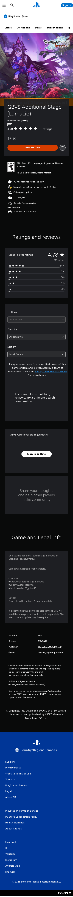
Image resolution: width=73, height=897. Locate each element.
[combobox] (36, 320)
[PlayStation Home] (36, 5)
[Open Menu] (4, 5)
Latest (8, 27)
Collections (23, 27)
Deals (38, 27)
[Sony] (65, 895)
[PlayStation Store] (16, 16)
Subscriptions (55, 27)
